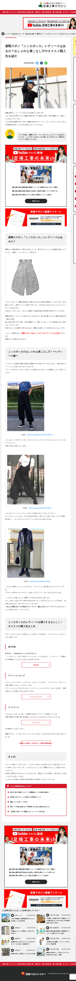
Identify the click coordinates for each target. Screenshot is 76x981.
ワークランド (36, 722)
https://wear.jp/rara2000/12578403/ (40, 508)
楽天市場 (36, 665)
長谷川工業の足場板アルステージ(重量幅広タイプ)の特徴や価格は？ (30, 792)
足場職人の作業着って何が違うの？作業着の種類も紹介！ (36, 743)
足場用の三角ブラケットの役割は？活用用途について (25, 797)
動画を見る (36, 201)
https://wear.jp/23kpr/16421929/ (40, 581)
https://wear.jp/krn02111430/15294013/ (40, 435)
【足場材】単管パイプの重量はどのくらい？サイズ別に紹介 (27, 811)
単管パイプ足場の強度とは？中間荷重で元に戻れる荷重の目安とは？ (30, 806)
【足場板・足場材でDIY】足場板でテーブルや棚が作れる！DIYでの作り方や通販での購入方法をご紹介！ (58, 921)
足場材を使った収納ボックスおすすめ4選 (23, 953)
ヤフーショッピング (36, 696)
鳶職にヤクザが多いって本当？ (19, 802)
